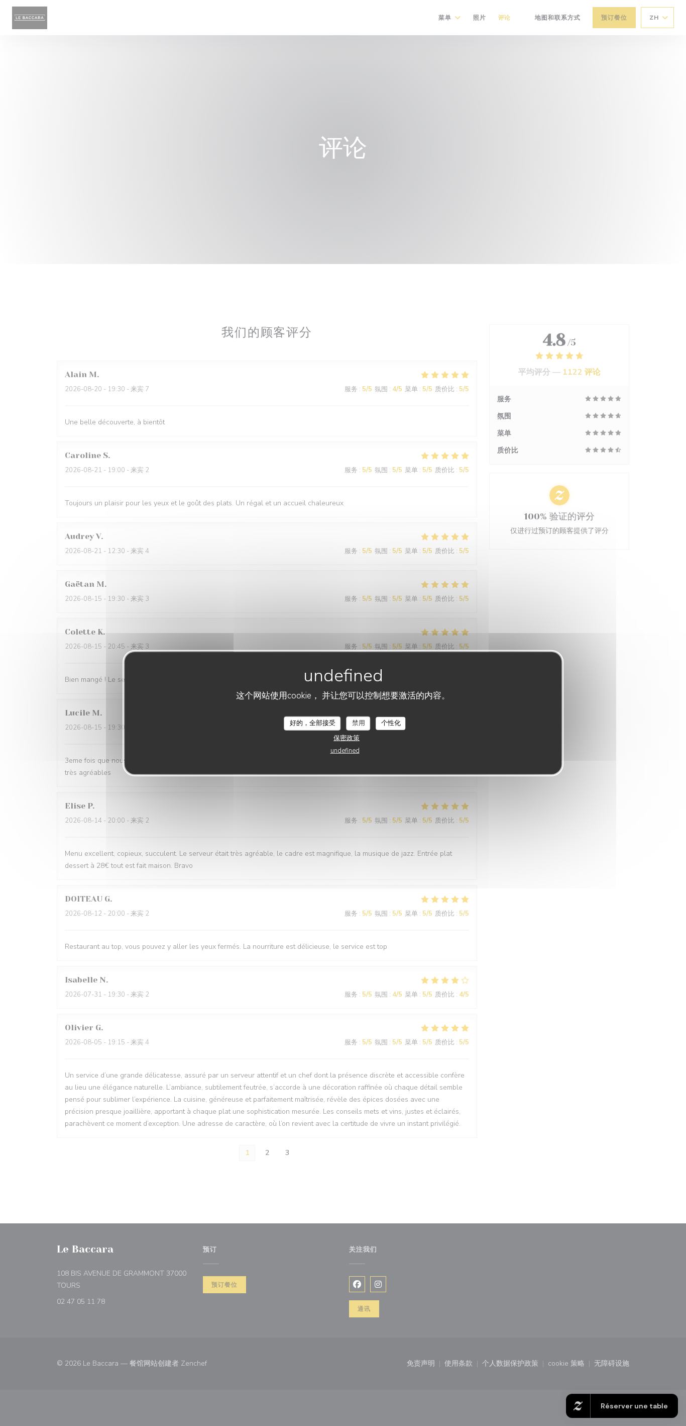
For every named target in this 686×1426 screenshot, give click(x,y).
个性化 (391, 723)
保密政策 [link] (346, 737)
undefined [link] (345, 750)
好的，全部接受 (312, 723)
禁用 (358, 723)
